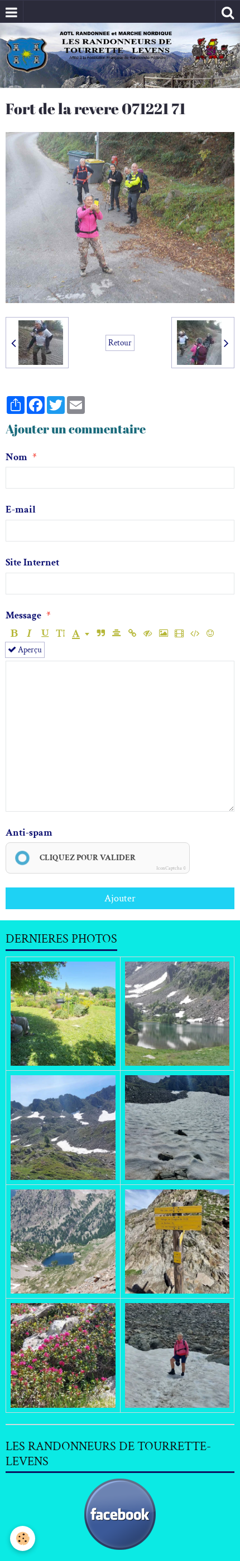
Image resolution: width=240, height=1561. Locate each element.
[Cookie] (22, 1538)
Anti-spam (29, 832)
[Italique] (29, 634)
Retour (120, 342)
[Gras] (14, 634)
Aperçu (29, 649)
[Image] (163, 634)
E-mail (21, 509)
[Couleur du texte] (81, 634)
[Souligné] (45, 634)
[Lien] (132, 634)
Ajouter (120, 898)
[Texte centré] (116, 634)
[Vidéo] (179, 634)
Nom (16, 457)
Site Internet (32, 562)
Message (23, 615)
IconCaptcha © (171, 868)
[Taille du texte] (60, 634)
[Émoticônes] (210, 634)
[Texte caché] (148, 634)
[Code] (194, 634)
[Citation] (101, 634)
